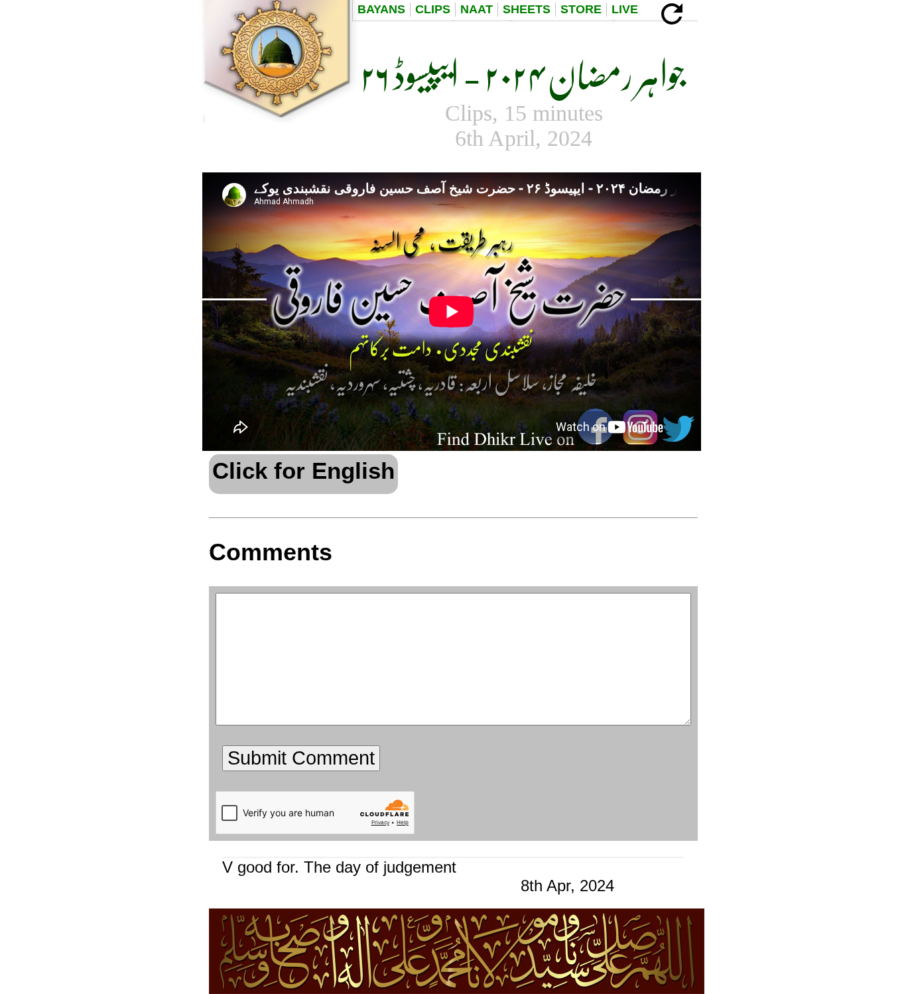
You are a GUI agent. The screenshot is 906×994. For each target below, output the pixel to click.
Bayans (381, 9)
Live (625, 9)
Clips (432, 9)
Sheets (526, 9)
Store (581, 9)
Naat (476, 9)
